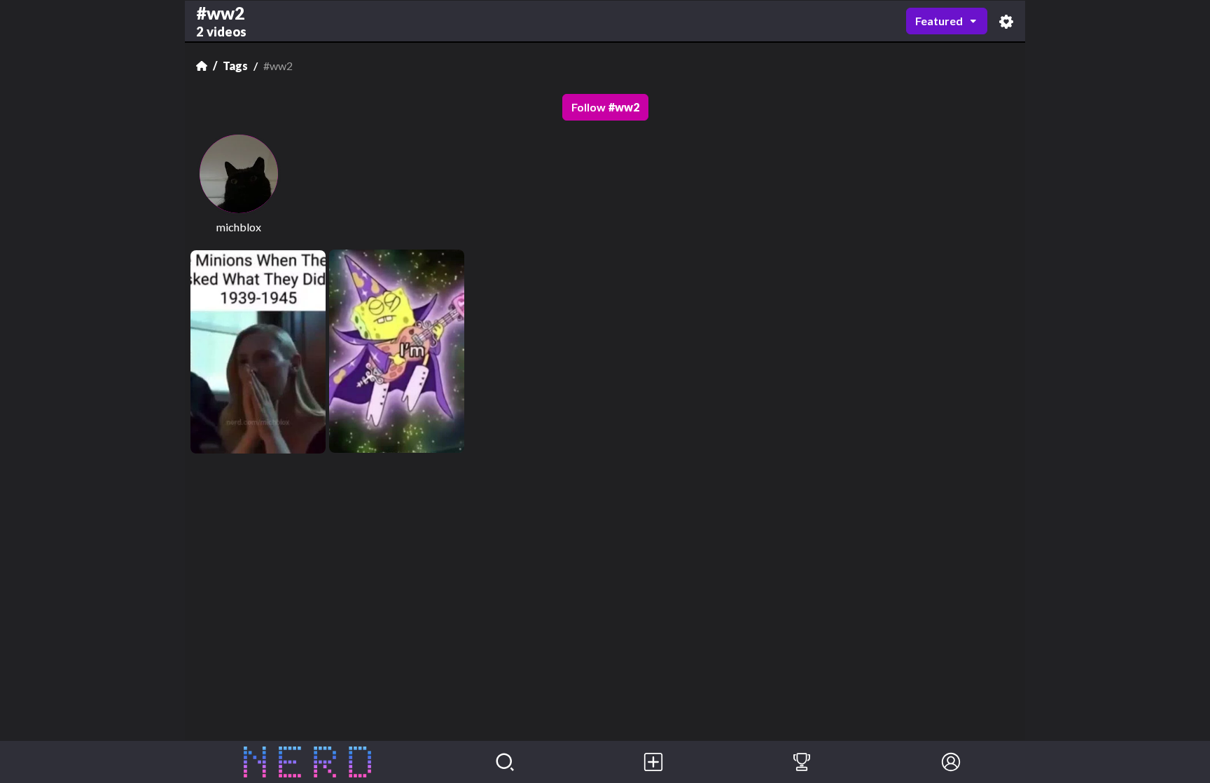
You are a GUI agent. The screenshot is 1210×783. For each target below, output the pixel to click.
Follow (605, 107)
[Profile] (951, 762)
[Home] (201, 66)
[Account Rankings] (802, 762)
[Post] (653, 762)
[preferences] (1006, 21)
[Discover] (505, 762)
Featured (939, 20)
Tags (235, 65)
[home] (308, 762)
